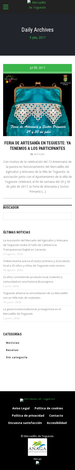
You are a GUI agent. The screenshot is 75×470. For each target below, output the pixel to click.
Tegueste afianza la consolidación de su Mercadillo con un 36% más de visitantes (35, 295)
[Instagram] (33, 430)
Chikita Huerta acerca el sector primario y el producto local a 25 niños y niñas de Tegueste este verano (36, 263)
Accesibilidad (57, 423)
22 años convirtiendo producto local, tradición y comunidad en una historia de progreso (32, 279)
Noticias (39, 154)
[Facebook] (24, 430)
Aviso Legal (21, 408)
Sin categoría (17, 357)
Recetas (12, 350)
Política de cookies (49, 408)
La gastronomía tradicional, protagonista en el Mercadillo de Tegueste (32, 311)
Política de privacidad (28, 415)
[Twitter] (42, 430)
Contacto (56, 415)
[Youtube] (50, 430)
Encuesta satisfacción (25, 423)
